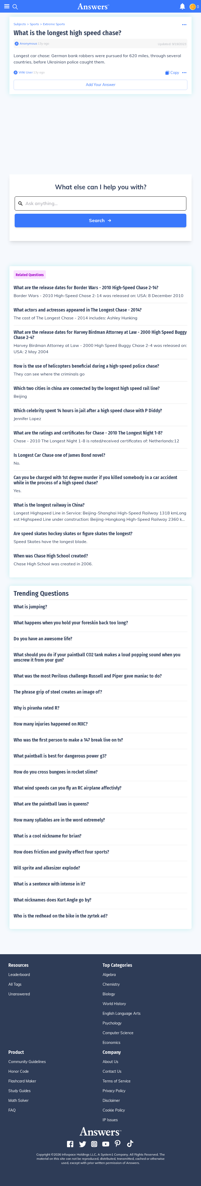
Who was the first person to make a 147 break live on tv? (68, 740)
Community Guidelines (27, 1061)
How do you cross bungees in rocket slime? (56, 772)
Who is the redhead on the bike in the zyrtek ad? (61, 916)
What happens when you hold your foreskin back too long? (71, 623)
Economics (111, 1042)
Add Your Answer (100, 84)
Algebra (109, 974)
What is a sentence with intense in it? (49, 884)
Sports (34, 24)
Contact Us (112, 1071)
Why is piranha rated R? (36, 708)
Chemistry (111, 984)
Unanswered (19, 994)
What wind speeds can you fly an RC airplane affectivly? (67, 788)
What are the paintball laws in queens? (51, 804)
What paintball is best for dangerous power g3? (60, 756)
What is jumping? (30, 607)
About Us (110, 1061)
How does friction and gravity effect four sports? (61, 852)
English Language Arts (122, 1013)
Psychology (112, 1023)
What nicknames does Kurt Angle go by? (52, 900)
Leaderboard (19, 974)
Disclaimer (111, 1100)
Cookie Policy (114, 1110)
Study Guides (19, 1090)
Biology (109, 994)
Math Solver (18, 1100)
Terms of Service (117, 1081)
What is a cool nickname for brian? (47, 836)
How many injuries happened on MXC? (51, 724)
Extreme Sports (54, 24)
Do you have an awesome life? (43, 639)
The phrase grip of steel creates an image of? (58, 692)
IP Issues (110, 1120)
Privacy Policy (114, 1090)
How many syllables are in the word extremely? (59, 820)
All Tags (14, 984)
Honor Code (18, 1071)
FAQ (12, 1110)
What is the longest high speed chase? (67, 33)
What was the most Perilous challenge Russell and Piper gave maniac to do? (88, 676)
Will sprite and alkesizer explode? (47, 868)
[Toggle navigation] (6, 6)
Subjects (20, 24)
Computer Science (118, 1033)
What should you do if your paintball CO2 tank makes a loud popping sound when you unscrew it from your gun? (97, 657)
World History (114, 1003)
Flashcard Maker (22, 1081)
